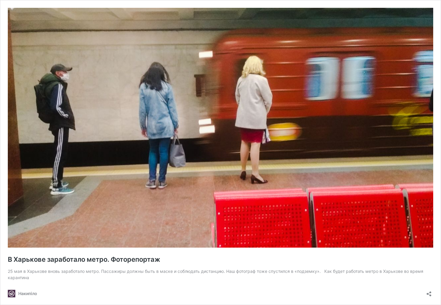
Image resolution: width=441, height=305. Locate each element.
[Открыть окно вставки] (429, 292)
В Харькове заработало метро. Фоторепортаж (84, 259)
